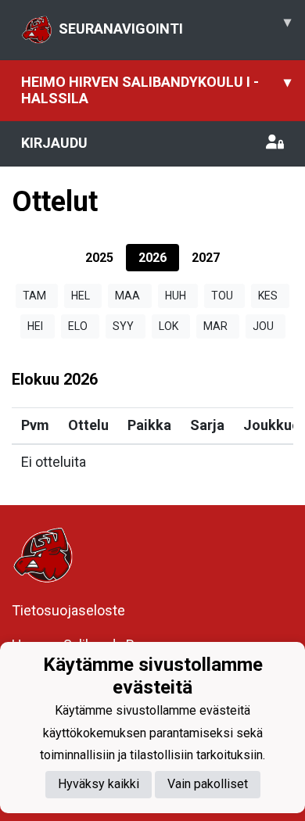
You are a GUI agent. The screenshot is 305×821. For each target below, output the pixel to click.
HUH (175, 295)
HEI (35, 326)
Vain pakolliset (207, 783)
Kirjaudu (54, 142)
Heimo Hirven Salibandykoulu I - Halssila (156, 89)
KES (268, 295)
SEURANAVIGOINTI (175, 25)
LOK (168, 326)
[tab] (99, 257)
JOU (263, 326)
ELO (78, 326)
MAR (215, 326)
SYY (123, 326)
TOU (222, 295)
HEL (80, 295)
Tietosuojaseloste (68, 610)
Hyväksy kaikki (98, 783)
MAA (127, 295)
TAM (34, 295)
